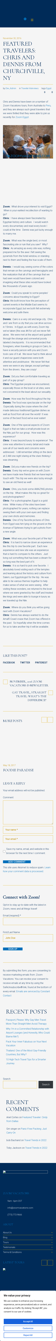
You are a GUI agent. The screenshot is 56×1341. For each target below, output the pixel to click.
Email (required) (12, 905)
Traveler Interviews (30, 78)
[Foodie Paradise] (28, 733)
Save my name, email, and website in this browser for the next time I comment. (27, 840)
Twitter (25, 652)
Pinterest (41, 652)
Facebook (9, 652)
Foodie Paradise (18, 760)
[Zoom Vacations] (28, 4)
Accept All (28, 1321)
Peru (48, 95)
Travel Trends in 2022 (35, 1129)
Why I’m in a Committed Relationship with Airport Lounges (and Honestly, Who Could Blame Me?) (28, 1022)
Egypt (48, 78)
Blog (5, 1227)
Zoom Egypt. (22, 106)
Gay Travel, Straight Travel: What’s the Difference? (29, 686)
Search (6, 1068)
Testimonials (9, 1237)
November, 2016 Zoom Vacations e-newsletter (29, 673)
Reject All (28, 1335)
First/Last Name (11, 921)
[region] (28, 1316)
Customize (28, 1328)
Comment (8, 787)
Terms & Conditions (12, 1242)
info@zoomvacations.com (20, 1197)
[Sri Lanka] (28, 1276)
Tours (6, 1232)
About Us (7, 1222)
